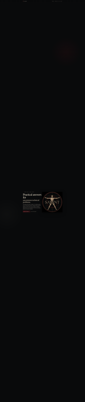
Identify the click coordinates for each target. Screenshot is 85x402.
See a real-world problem (33, 211)
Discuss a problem (27, 211)
